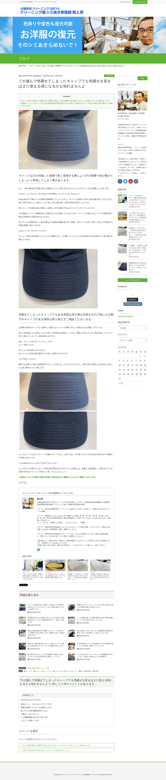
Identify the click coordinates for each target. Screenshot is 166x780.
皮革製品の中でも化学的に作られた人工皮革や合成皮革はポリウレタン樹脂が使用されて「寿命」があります (46, 620)
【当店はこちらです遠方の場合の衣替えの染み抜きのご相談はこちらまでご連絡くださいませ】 (57, 477)
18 (124, 370)
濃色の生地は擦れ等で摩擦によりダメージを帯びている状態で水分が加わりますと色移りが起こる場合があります (46, 633)
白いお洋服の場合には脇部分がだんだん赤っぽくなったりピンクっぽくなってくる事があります (57, 745)
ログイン (42, 739)
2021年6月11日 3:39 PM (30, 700)
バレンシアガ (59, 671)
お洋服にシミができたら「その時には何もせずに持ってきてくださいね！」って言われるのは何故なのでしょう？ (77, 576)
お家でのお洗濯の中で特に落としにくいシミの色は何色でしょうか (46, 750)
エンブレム (29, 671)
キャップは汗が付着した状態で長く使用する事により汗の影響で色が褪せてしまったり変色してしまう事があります (64, 101)
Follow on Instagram (134, 304)
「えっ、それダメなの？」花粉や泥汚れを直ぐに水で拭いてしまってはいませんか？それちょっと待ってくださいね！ (32, 576)
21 (137, 370)
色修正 (97, 671)
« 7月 (121, 383)
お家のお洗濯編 (38, 570)
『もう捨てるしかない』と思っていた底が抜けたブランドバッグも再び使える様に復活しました (55, 575)
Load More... (132, 299)
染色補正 (88, 671)
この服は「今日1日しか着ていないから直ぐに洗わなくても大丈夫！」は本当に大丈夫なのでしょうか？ (100, 576)
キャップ (38, 671)
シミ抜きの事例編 (82, 570)
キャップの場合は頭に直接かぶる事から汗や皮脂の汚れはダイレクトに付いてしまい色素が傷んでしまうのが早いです (46, 607)
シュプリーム (48, 671)
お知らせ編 (109, 76)
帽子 (81, 671)
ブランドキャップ (71, 671)
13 (132, 365)
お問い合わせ (141, 2)
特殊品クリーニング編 (59, 570)
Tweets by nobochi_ (126, 316)
